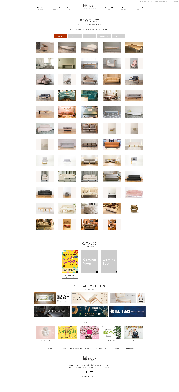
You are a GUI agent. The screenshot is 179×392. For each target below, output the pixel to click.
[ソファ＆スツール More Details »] (45, 52)
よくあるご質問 (61, 348)
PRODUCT (55, 8)
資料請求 (131, 348)
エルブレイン (104, 367)
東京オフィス (89, 348)
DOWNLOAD (69, 276)
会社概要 (49, 348)
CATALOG (138, 8)
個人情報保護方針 (76, 348)
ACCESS (109, 8)
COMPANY (123, 8)
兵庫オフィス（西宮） (104, 348)
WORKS (41, 8)
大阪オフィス (119, 348)
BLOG (70, 8)
